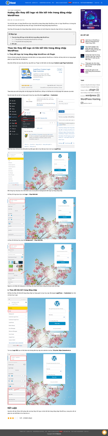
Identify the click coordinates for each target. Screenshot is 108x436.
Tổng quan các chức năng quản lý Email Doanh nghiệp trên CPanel (92, 64)
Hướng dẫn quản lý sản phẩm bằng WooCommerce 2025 (92, 71)
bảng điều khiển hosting (91, 84)
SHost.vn (22, 20)
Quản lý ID (35, 2)
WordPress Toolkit (88, 103)
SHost (14, 25)
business (83, 84)
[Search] (101, 2)
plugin (94, 89)
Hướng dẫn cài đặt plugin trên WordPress (29, 91)
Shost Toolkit (91, 92)
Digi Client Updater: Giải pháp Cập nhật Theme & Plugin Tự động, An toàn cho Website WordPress (93, 49)
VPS (53, 2)
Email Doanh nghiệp (61, 2)
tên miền (83, 95)
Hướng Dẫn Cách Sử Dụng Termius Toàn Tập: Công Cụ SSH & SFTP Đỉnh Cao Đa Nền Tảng (92, 57)
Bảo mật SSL (76, 2)
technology (97, 92)
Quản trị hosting (84, 92)
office (87, 90)
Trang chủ (28, 2)
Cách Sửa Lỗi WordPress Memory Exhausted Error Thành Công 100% (92, 41)
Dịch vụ (97, 2)
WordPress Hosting (45, 2)
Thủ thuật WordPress (86, 2)
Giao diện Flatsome (86, 87)
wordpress (93, 95)
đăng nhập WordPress (59, 411)
